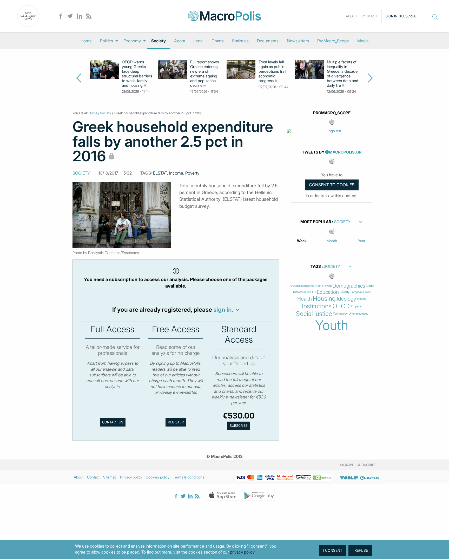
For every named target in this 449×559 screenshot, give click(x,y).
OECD (341, 306)
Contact (369, 16)
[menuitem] (86, 40)
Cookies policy (157, 477)
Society (158, 40)
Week (302, 240)
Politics (106, 40)
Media (362, 40)
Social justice (314, 313)
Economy (132, 40)
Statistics (240, 40)
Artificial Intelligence (302, 286)
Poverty (192, 173)
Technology (340, 313)
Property (356, 306)
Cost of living (323, 286)
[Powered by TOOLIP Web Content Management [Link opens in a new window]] (349, 478)
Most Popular (315, 221)
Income (176, 173)
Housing (324, 298)
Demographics (349, 286)
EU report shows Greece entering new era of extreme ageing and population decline (204, 74)
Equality (344, 292)
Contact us (112, 422)
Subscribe (408, 16)
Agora (179, 40)
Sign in (391, 16)
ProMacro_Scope (333, 40)
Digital (370, 286)
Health (304, 299)
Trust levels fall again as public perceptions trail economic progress (272, 71)
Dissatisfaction (302, 292)
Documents (268, 40)
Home (86, 40)
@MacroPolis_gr (343, 152)
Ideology (346, 299)
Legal (198, 40)
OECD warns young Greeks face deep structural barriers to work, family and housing (137, 74)
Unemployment (358, 313)
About (351, 16)
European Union (361, 292)
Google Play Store (258, 495)
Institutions (317, 306)
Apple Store (222, 495)
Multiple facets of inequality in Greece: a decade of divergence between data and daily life (342, 74)
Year (361, 240)
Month (332, 240)
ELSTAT (160, 173)
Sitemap (109, 477)
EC (314, 292)
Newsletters (298, 40)
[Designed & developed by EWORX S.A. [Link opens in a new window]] (369, 478)
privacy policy (242, 552)
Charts (218, 40)
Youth (331, 325)
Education (328, 292)
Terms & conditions (188, 477)
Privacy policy (131, 477)
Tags (316, 266)
